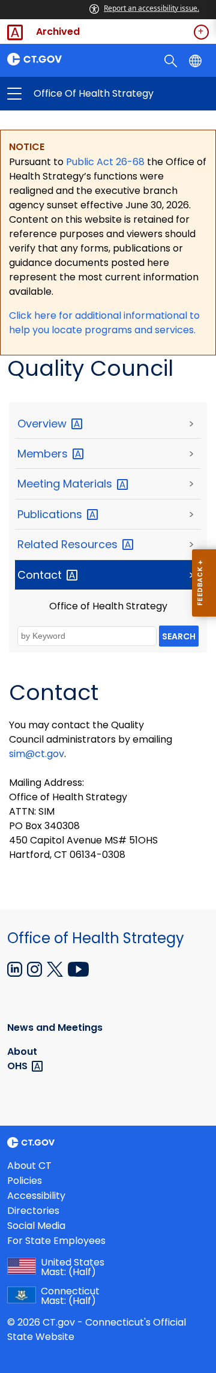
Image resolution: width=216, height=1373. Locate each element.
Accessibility (36, 1196)
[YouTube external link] (78, 968)
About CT (29, 1165)
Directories (33, 1211)
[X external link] (56, 968)
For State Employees (56, 1241)
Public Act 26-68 (105, 162)
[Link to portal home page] (54, 59)
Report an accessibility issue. (151, 8)
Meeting (66, 483)
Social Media (36, 1226)
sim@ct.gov (36, 754)
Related (69, 544)
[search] (171, 60)
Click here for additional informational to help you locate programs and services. (104, 323)
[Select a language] (196, 60)
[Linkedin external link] (16, 968)
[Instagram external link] (35, 968)
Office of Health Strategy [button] (61, 93)
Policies (24, 1180)
